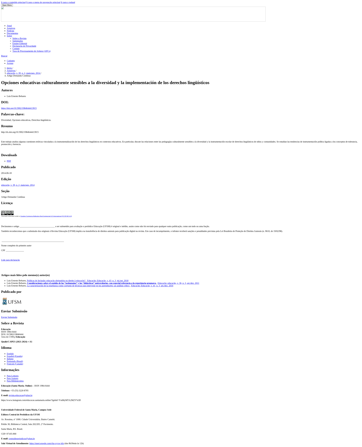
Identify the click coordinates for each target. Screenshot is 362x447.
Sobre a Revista (19, 38)
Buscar (4, 56)
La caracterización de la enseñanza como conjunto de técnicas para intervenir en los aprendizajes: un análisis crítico (78, 285)
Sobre (9, 36)
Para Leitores (13, 376)
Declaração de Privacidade (24, 46)
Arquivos (11, 28)
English (10, 353)
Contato (16, 48)
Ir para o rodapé (68, 2)
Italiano (10, 359)
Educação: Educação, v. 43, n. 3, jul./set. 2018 (107, 280)
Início (9, 68)
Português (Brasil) (15, 361)
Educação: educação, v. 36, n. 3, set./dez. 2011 (178, 283)
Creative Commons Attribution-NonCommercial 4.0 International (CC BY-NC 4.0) (46, 216)
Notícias (10, 31)
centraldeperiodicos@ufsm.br (22, 438)
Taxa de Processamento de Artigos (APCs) (31, 51)
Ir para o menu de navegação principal (43, 2)
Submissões (17, 41)
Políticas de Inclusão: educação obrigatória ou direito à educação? (56, 280)
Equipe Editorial (19, 43)
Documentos (12, 33)
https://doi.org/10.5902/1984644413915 (19, 108)
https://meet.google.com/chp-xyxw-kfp (46, 443)
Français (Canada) (15, 364)
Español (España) (14, 356)
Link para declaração (10, 260)
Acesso (10, 63)
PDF (9, 161)
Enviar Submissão (9, 317)
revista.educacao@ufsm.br (20, 395)
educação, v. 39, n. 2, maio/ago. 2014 (24, 73)
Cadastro (11, 60)
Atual (9, 25)
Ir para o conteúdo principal (13, 2)
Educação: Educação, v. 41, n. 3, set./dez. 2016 (152, 285)
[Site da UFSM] (11, 305)
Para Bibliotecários (15, 381)
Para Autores (12, 378)
